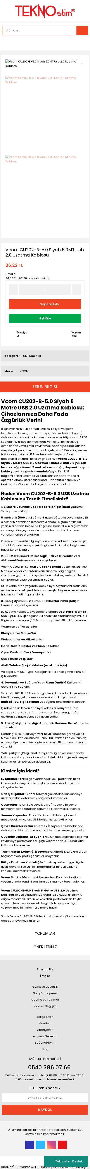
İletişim (45, 976)
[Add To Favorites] (83, 61)
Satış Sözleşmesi (45, 993)
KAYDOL (45, 1109)
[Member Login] (6, 42)
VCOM (24, 371)
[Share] (83, 68)
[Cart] (81, 42)
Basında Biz (45, 969)
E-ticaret (23, 1167)
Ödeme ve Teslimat (45, 999)
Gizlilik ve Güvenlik (45, 987)
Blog (45, 1049)
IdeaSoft (7, 1167)
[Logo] (45, 11)
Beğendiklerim (45, 1043)
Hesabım (45, 1023)
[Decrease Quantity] (13, 289)
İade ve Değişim (45, 1006)
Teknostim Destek (69, 1161)
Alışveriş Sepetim (45, 1036)
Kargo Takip (45, 1017)
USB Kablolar (32, 356)
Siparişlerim (45, 1030)
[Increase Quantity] (76, 289)
